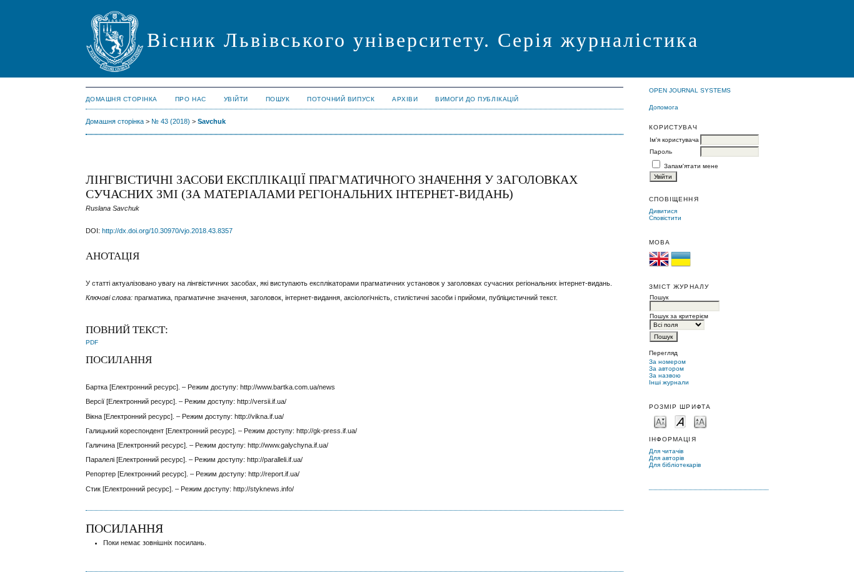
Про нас (190, 99)
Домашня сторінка (122, 99)
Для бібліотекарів (675, 464)
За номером (667, 361)
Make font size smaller (660, 421)
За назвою (665, 375)
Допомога (663, 107)
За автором (666, 368)
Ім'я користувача (674, 139)
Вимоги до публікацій (476, 99)
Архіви (405, 99)
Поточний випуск (340, 99)
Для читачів (666, 451)
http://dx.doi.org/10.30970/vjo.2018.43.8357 (167, 230)
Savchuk (212, 121)
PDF (92, 342)
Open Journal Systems (690, 90)
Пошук (278, 99)
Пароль (661, 151)
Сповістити (665, 217)
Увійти (236, 99)
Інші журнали (669, 382)
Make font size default (680, 421)
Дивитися (663, 211)
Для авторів (666, 457)
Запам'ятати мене (691, 166)
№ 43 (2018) (170, 121)
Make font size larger (700, 421)
